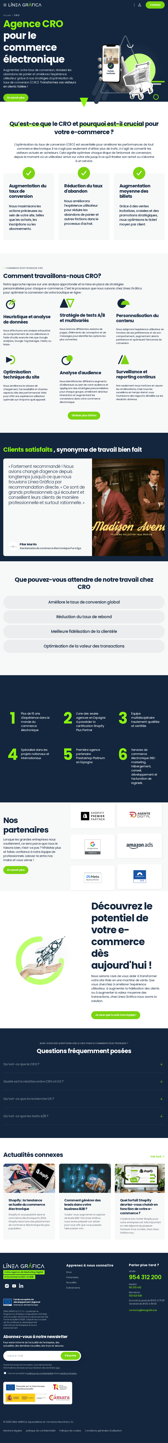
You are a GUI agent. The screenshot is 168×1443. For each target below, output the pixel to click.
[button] (139, 5)
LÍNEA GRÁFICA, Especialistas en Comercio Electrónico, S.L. (43, 1422)
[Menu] (5, 5)
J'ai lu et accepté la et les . (42, 1373)
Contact (155, 5)
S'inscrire (70, 1355)
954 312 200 (145, 1277)
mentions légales (68, 1373)
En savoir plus (15, 98)
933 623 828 (135, 1295)
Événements (73, 1287)
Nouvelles (71, 1282)
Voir (58, 1367)
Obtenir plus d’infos (84, 415)
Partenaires (72, 1277)
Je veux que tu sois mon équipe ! (115, 1015)
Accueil (7, 15)
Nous (69, 1272)
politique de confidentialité (40, 1373)
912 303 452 (135, 1287)
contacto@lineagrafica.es (143, 1310)
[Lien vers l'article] (29, 1202)
